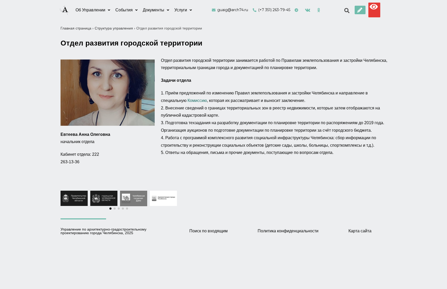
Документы (153, 10)
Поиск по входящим (208, 231)
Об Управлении (90, 10)
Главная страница (76, 28)
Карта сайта (359, 231)
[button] (360, 10)
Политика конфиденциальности (288, 231)
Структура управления (114, 28)
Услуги (180, 10)
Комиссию (197, 100)
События (124, 10)
